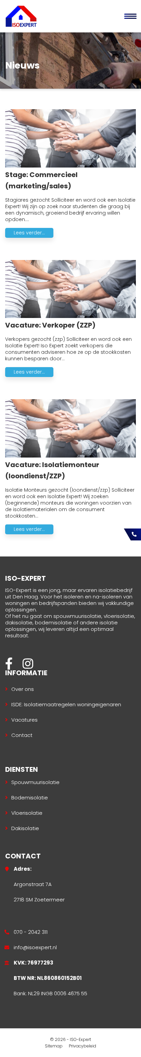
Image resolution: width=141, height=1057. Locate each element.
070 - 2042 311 (31, 932)
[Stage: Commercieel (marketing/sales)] (70, 165)
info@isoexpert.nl (35, 947)
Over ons (22, 689)
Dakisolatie (25, 828)
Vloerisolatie (26, 812)
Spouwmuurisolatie (35, 782)
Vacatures (24, 719)
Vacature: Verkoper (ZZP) (50, 325)
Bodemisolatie (29, 797)
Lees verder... (29, 232)
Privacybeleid (82, 1046)
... (27, 219)
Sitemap (54, 1046)
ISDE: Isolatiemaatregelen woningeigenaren (66, 704)
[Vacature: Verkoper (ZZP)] (70, 316)
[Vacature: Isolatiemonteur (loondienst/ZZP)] (70, 455)
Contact (22, 735)
